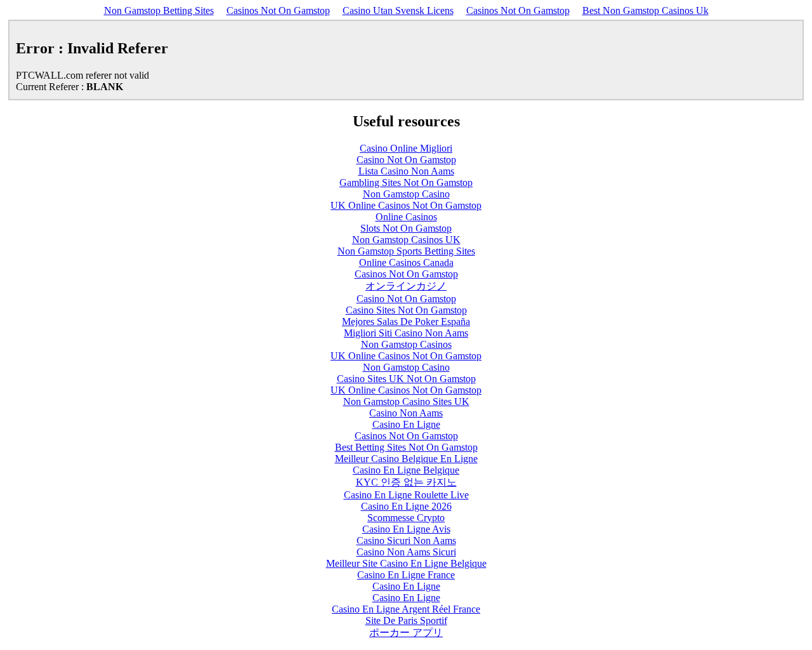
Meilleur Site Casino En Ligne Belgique (406, 563)
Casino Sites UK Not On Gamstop (406, 378)
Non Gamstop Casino (406, 194)
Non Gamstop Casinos (406, 344)
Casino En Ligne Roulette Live (406, 494)
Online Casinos (406, 216)
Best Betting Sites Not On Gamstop (406, 447)
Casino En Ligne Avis (406, 529)
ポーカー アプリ (406, 632)
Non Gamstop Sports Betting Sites (406, 251)
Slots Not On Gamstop (406, 228)
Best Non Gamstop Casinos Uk (645, 10)
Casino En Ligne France (406, 574)
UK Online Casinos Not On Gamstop (406, 205)
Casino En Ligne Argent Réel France (406, 609)
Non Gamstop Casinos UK (406, 239)
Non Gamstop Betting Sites (159, 10)
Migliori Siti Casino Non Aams (406, 333)
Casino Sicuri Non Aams (406, 540)
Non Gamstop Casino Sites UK (406, 401)
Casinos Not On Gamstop (278, 10)
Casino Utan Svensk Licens (398, 10)
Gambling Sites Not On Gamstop (406, 182)
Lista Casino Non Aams (406, 171)
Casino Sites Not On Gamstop (406, 310)
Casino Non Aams (406, 413)
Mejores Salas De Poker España (406, 321)
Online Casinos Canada (406, 262)
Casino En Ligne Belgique (406, 470)
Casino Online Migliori (406, 148)
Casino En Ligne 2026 (406, 506)
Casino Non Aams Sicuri (406, 552)
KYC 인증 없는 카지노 (406, 482)
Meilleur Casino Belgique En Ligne (406, 458)
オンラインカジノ (406, 286)
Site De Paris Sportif (406, 620)
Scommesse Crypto (406, 517)
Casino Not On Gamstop (406, 159)
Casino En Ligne (406, 424)
